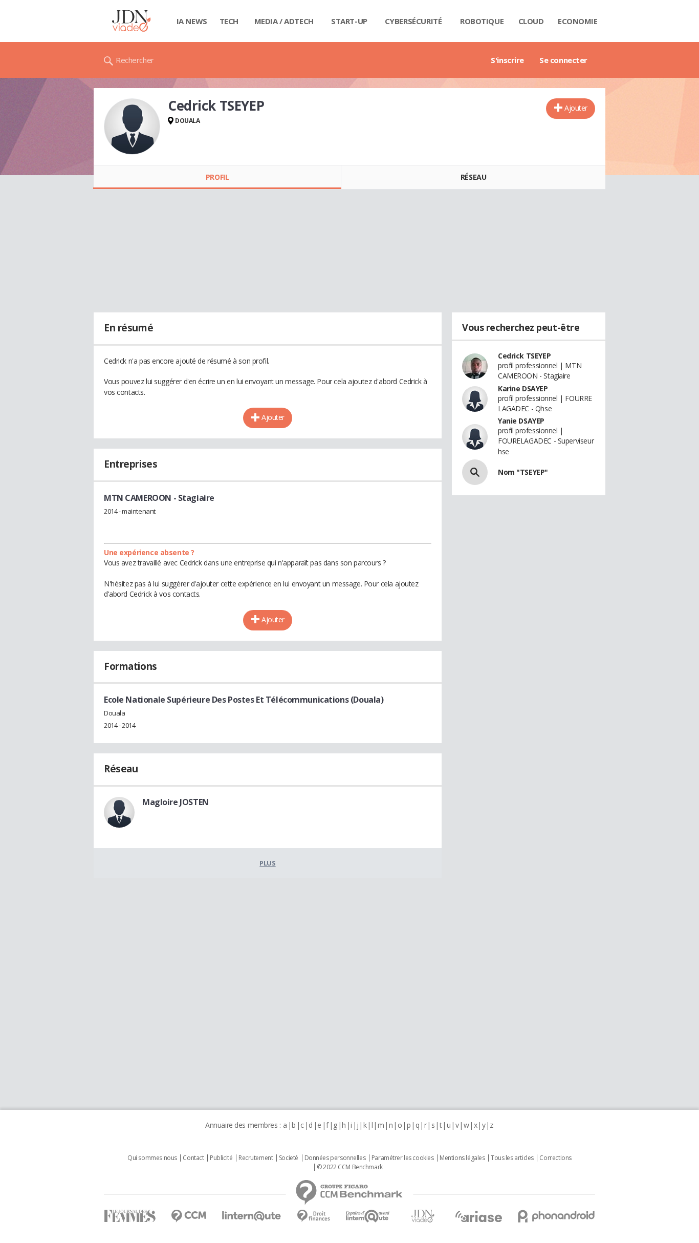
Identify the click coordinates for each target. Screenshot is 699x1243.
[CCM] (188, 1216)
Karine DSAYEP (523, 388)
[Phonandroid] (556, 1216)
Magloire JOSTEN (175, 802)
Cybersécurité (413, 21)
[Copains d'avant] (368, 1216)
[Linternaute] (251, 1216)
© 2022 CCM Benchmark (350, 1167)
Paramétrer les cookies (403, 1158)
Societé (288, 1158)
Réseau (473, 177)
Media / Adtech (284, 21)
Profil (217, 177)
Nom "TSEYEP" (523, 472)
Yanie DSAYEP (521, 421)
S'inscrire (507, 60)
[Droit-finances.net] (313, 1216)
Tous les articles (512, 1158)
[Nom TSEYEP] (475, 472)
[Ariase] (478, 1216)
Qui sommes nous (152, 1158)
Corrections (555, 1158)
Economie (578, 21)
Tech (229, 21)
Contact (193, 1158)
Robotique (482, 21)
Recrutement (255, 1158)
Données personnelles (335, 1158)
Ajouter (575, 108)
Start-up (349, 21)
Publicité (221, 1158)
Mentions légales (462, 1158)
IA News (192, 21)
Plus (267, 863)
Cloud (531, 21)
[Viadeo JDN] (423, 1216)
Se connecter (563, 60)
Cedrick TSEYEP (524, 356)
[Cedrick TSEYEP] (132, 126)
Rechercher (135, 60)
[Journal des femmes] (130, 1216)
